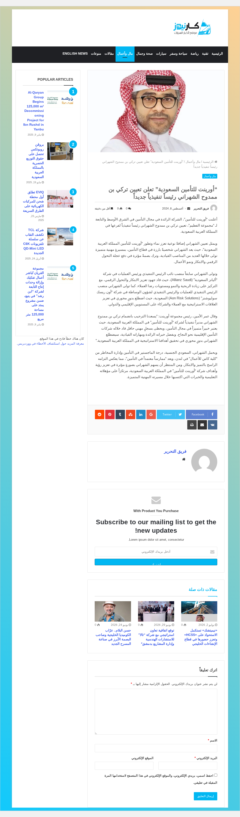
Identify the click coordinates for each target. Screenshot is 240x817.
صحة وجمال (144, 53)
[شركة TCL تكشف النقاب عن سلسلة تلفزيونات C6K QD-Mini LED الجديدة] (60, 236)
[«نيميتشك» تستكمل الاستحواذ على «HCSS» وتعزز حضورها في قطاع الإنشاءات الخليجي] (199, 611)
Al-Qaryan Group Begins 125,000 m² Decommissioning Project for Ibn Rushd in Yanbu (33, 111)
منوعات (96, 53)
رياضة (195, 53)
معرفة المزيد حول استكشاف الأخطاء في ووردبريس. (50, 343)
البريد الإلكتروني (206, 758)
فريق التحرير (201, 208)
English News (75, 53)
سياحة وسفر (178, 53)
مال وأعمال (125, 53)
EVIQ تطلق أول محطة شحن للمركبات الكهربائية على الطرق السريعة (33, 201)
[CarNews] (192, 28)
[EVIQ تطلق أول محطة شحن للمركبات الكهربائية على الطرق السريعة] (60, 199)
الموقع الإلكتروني (142, 758)
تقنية (205, 53)
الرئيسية (217, 53)
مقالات (109, 53)
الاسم (212, 740)
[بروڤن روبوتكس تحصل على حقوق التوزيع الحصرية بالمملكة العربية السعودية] (60, 151)
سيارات (161, 53)
